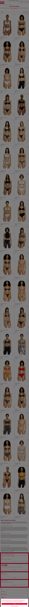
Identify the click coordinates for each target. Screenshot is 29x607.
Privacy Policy (16, 601)
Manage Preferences (9, 601)
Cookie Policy (20, 601)
